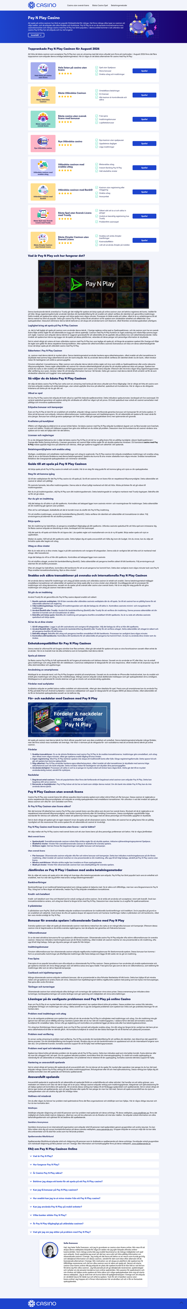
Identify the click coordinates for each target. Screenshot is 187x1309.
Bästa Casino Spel (100, 5)
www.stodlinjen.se (141, 1113)
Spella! (144, 71)
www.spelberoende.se (140, 1143)
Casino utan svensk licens (78, 5)
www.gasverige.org (104, 1129)
